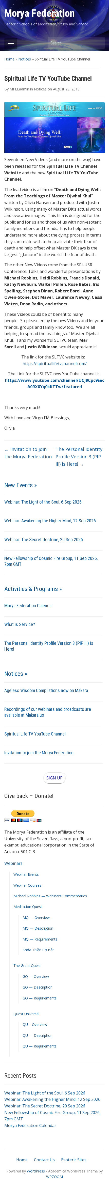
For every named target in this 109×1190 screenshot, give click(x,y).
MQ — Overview (36, 917)
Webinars (13, 863)
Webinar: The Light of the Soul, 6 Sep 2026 (43, 502)
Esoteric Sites (73, 1160)
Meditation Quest (27, 906)
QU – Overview (35, 1024)
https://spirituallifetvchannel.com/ (55, 363)
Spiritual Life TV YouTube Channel (35, 734)
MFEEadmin (19, 89)
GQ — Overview (36, 976)
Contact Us (44, 1160)
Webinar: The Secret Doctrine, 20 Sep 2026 (43, 539)
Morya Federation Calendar (28, 605)
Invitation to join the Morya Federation (39, 752)
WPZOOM (54, 1176)
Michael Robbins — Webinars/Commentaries (50, 896)
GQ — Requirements (40, 998)
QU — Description (37, 1035)
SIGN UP (54, 778)
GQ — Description (37, 987)
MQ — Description (38, 928)
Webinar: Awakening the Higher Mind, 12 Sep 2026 (50, 520)
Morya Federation (39, 13)
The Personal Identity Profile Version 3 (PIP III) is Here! (79, 456)
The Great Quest (27, 965)
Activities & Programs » (33, 588)
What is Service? (19, 624)
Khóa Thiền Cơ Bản (39, 949)
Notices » (15, 673)
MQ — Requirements (40, 939)
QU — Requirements (40, 1046)
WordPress (36, 1171)
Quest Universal (26, 1013)
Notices (24, 59)
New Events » (20, 485)
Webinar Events (26, 874)
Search (98, 43)
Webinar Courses (27, 885)
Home (9, 59)
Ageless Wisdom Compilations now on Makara (46, 690)
